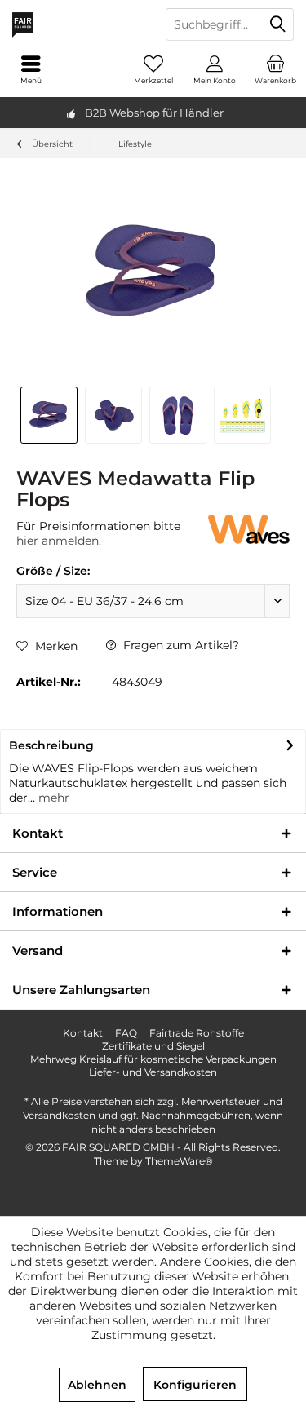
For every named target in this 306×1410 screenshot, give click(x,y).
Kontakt (83, 1033)
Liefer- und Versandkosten (153, 1072)
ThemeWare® (179, 1161)
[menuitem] (275, 69)
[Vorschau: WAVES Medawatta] (49, 415)
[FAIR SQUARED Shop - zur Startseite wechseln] (76, 24)
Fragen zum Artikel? (179, 645)
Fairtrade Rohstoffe (196, 1033)
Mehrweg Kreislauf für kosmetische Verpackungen (153, 1059)
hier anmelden (57, 540)
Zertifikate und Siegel (153, 1046)
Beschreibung (51, 745)
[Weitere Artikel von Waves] (249, 529)
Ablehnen (97, 1384)
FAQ (126, 1033)
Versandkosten (59, 1115)
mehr (52, 797)
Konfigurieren (195, 1384)
